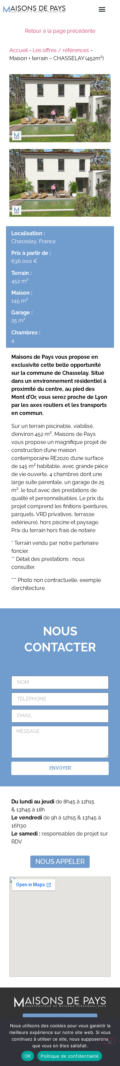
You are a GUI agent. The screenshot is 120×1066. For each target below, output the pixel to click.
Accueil (18, 50)
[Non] (109, 1041)
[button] (102, 8)
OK (28, 1056)
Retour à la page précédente (60, 31)
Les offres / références (61, 50)
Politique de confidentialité (70, 1056)
